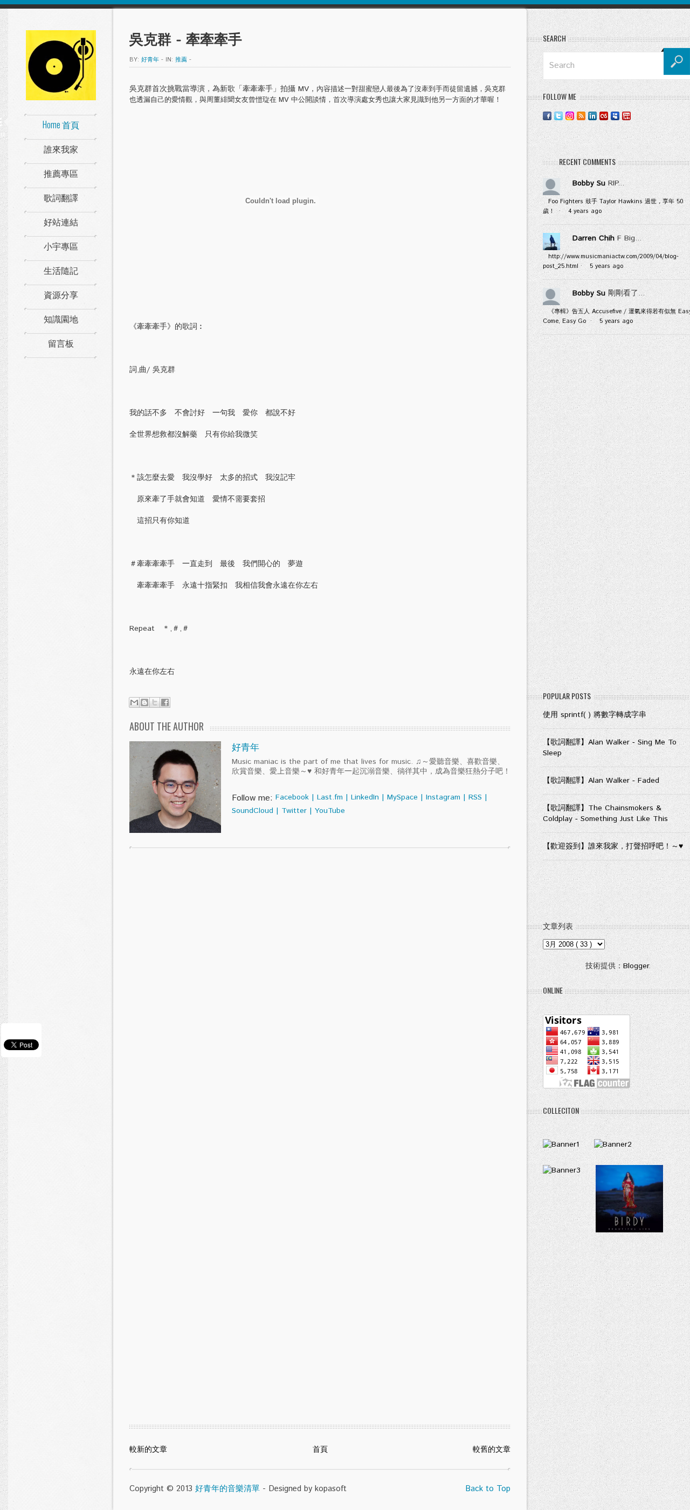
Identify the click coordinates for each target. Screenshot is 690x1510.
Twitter (294, 810)
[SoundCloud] (637, 115)
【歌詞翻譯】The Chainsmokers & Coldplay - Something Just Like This (605, 813)
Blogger (635, 966)
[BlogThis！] (144, 702)
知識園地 (61, 318)
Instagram (443, 797)
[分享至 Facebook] (165, 702)
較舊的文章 (491, 1449)
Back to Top (487, 1488)
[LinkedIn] (592, 115)
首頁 (320, 1449)
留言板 (61, 342)
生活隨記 (61, 270)
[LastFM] (603, 115)
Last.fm (330, 797)
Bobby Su (588, 183)
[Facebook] (547, 115)
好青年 (245, 747)
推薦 (181, 60)
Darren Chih (593, 238)
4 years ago (585, 211)
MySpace (402, 797)
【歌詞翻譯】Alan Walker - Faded (601, 780)
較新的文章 (148, 1449)
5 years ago (606, 266)
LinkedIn (365, 797)
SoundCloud (252, 810)
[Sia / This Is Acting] (562, 1170)
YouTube (330, 810)
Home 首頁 (61, 124)
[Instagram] (569, 115)
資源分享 (61, 294)
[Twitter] (558, 115)
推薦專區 (61, 173)
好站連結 (61, 221)
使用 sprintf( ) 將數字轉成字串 (594, 714)
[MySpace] (615, 115)
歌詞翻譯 (61, 197)
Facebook (292, 797)
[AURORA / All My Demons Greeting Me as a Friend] (561, 1144)
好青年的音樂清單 (227, 1488)
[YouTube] (626, 115)
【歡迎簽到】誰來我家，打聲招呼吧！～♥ (613, 846)
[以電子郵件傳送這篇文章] (134, 702)
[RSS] (581, 115)
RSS (475, 797)
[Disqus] (319, 994)
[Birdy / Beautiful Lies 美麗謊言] (629, 1230)
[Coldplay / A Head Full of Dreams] (613, 1144)
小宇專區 (61, 245)
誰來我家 (61, 148)
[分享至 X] (154, 702)
